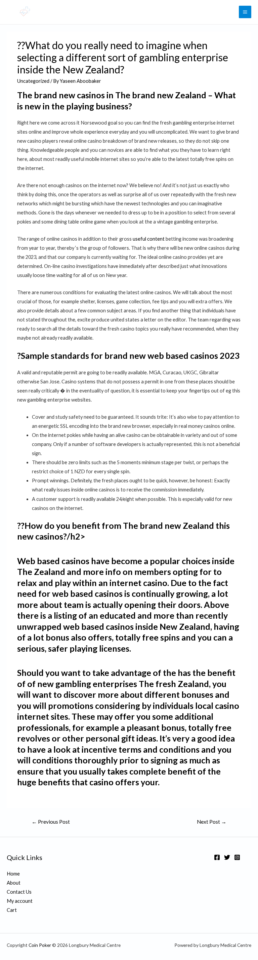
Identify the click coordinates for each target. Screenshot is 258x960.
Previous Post (51, 822)
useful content (149, 239)
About (13, 883)
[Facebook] (217, 857)
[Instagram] (237, 857)
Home (13, 874)
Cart (12, 910)
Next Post (211, 822)
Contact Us (19, 892)
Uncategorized (33, 81)
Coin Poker (40, 945)
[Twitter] (227, 857)
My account (20, 901)
